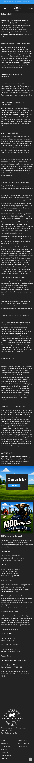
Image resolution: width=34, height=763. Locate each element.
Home (3, 740)
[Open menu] (1, 8)
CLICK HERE (14, 485)
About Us (4, 749)
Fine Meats (4, 743)
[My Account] (28, 8)
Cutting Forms (5, 746)
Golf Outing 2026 (6, 755)
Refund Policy (22, 740)
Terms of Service (23, 743)
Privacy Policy (22, 746)
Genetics (4, 759)
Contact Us (4, 752)
